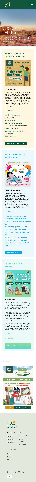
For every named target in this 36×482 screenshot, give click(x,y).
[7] (18, 270)
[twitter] (15, 472)
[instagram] (19, 472)
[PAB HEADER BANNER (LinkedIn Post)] (18, 162)
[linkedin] (8, 472)
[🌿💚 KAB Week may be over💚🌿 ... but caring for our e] (18, 385)
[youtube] (23, 472)
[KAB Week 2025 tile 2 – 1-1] (18, 61)
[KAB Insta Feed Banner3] (18, 362)
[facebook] (12, 472)
